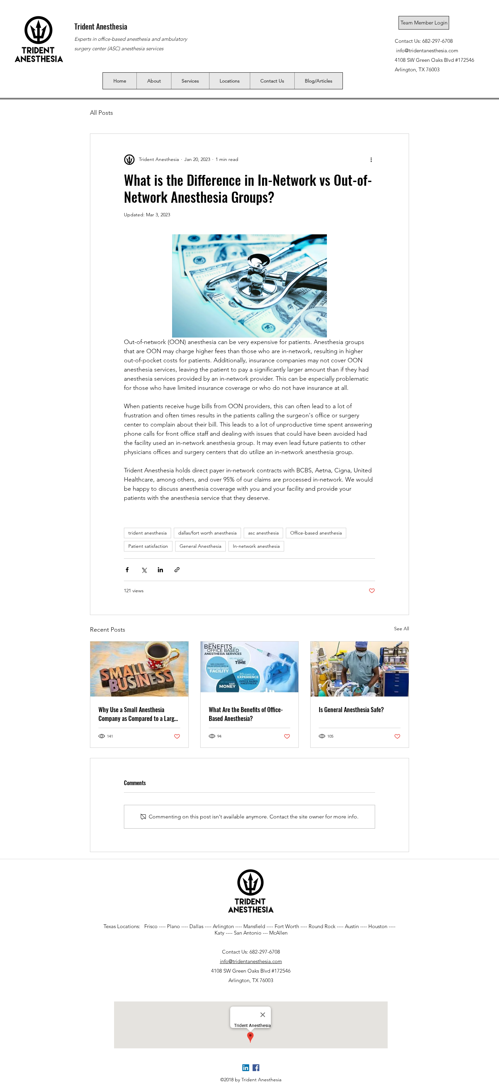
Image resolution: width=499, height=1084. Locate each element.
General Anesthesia (200, 546)
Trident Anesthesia (100, 26)
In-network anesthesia (256, 546)
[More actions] (371, 160)
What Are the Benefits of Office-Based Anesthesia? (246, 714)
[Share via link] (177, 569)
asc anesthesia (263, 533)
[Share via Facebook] (127, 569)
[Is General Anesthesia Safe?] (360, 669)
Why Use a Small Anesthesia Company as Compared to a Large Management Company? (137, 714)
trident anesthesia (147, 533)
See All (401, 629)
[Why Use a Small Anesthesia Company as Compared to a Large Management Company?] (139, 669)
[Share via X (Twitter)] (144, 569)
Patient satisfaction (148, 546)
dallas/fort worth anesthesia (207, 533)
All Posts (101, 112)
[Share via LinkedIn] (160, 569)
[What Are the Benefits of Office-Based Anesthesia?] (250, 669)
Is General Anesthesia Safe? (351, 709)
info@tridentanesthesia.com (427, 50)
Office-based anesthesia (316, 533)
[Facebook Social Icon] (256, 1067)
